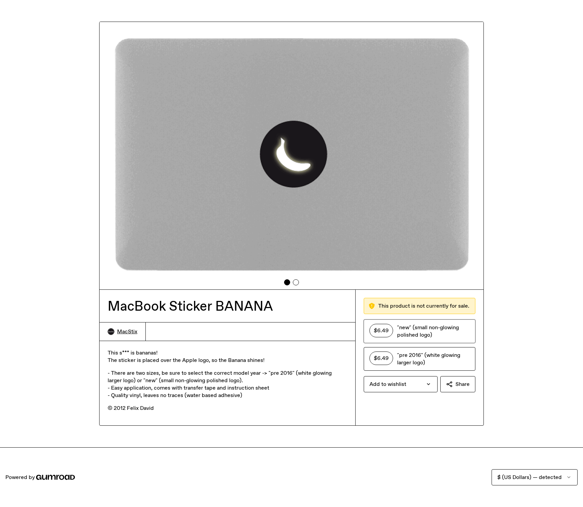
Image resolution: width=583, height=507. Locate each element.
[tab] (287, 282)
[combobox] (401, 384)
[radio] (419, 331)
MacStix (127, 331)
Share (462, 384)
